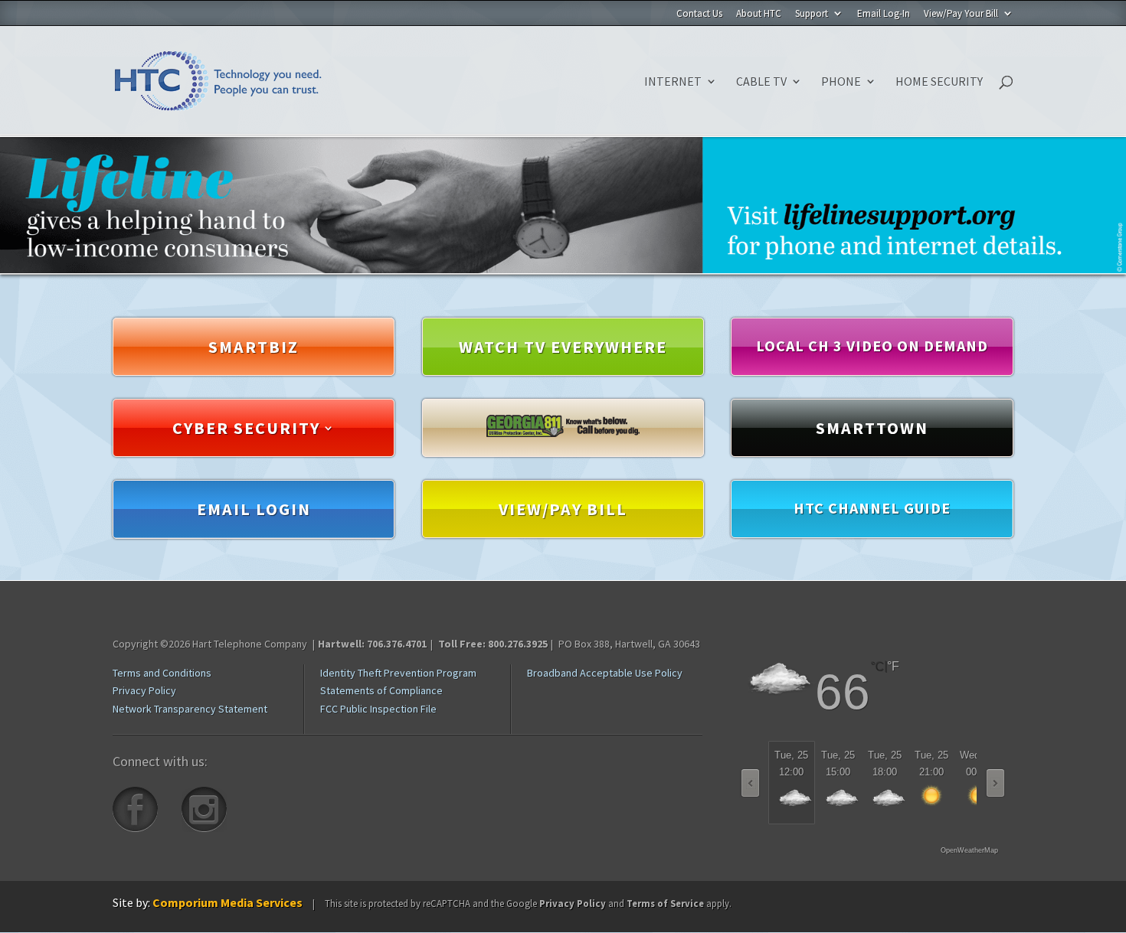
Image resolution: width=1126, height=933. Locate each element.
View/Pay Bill (563, 508)
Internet (673, 82)
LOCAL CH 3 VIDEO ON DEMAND (872, 345)
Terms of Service (665, 903)
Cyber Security (246, 427)
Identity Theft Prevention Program (398, 673)
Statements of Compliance (381, 690)
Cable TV (761, 82)
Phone (841, 82)
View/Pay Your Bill (961, 14)
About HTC (758, 14)
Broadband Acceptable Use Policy (604, 673)
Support (811, 14)
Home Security (939, 82)
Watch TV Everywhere (563, 346)
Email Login (254, 508)
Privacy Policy (144, 690)
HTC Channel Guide (872, 507)
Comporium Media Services (227, 902)
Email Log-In (883, 14)
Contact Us (699, 14)
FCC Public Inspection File (378, 709)
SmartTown (872, 427)
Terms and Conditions (162, 673)
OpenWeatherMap (969, 850)
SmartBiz (253, 346)
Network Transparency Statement (190, 709)
